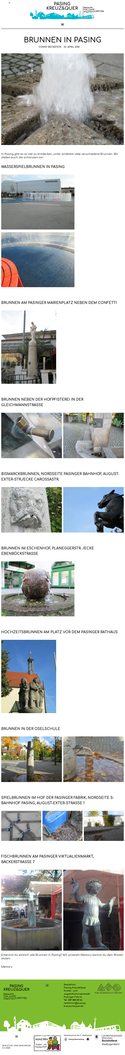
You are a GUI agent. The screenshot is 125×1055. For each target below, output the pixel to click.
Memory (6, 966)
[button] (63, 24)
